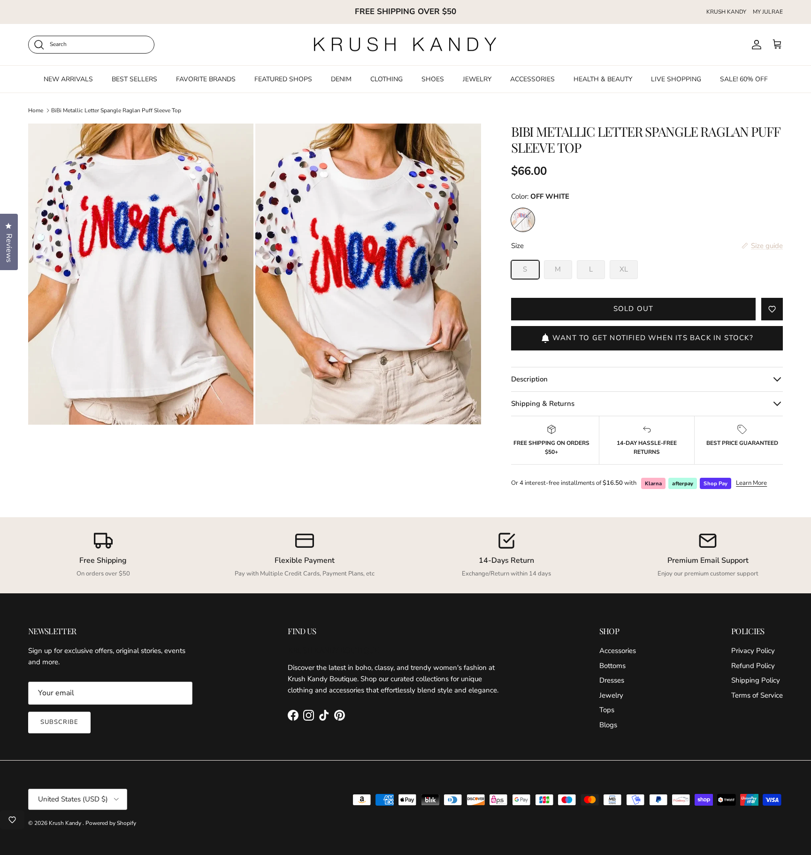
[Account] (754, 44)
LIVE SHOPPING (676, 78)
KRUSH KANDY (726, 12)
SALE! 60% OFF (744, 78)
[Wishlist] (12, 819)
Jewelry (611, 695)
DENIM (341, 78)
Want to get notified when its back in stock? (652, 337)
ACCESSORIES (532, 78)
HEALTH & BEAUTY (603, 78)
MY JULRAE (768, 12)
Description (529, 379)
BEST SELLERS (134, 78)
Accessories (617, 650)
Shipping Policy (755, 680)
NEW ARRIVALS (68, 78)
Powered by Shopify (110, 823)
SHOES (432, 78)
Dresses (611, 680)
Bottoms (612, 665)
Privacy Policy (753, 650)
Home (35, 110)
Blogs (608, 725)
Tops (606, 710)
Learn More (751, 483)
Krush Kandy (66, 823)
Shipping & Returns (542, 403)
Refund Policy (753, 665)
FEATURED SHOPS (283, 78)
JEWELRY (477, 78)
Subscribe (59, 722)
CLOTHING (386, 78)
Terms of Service (757, 695)
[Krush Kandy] (405, 44)
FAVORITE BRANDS (206, 78)
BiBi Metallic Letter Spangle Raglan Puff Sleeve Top (116, 110)
